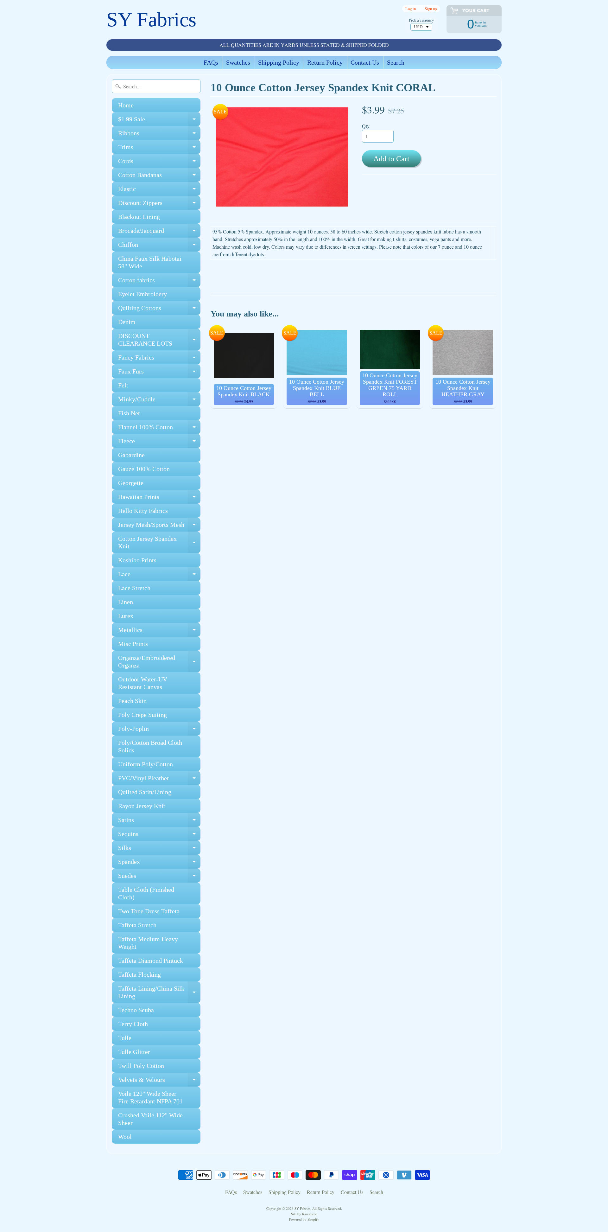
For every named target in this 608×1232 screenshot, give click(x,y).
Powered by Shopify (304, 1219)
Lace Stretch (134, 587)
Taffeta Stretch (137, 925)
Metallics (159, 631)
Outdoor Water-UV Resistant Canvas (142, 683)
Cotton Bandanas (159, 176)
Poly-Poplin (159, 730)
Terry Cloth (133, 1023)
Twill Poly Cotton (141, 1065)
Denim (127, 321)
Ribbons (159, 135)
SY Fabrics (151, 19)
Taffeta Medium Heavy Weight (148, 942)
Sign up (431, 9)
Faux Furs (159, 373)
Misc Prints (133, 643)
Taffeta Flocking (139, 974)
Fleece (159, 442)
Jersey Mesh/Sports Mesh (159, 526)
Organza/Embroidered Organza (159, 661)
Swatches (238, 62)
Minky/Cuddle (159, 401)
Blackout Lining (139, 216)
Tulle (124, 1037)
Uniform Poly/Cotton (145, 764)
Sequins (159, 835)
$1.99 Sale (159, 121)
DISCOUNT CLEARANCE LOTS (159, 340)
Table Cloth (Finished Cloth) (146, 893)
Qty (366, 126)
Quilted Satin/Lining (144, 791)
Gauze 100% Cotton (144, 468)
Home (126, 105)
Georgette (130, 482)
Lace (159, 576)
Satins (159, 821)
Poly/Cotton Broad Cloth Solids (150, 746)
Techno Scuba (136, 1009)
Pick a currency (421, 20)
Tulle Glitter (134, 1051)
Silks (159, 849)
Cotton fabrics (159, 282)
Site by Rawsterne (304, 1213)
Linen (125, 601)
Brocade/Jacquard (159, 232)
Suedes (159, 877)
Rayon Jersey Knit (141, 805)
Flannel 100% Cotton (159, 429)
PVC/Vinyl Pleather (159, 780)
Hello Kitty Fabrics (143, 510)
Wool (125, 1136)
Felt (123, 385)
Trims (159, 149)
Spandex (159, 863)
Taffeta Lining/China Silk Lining (159, 992)
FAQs (211, 62)
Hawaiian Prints (159, 498)
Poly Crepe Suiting (142, 714)
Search (395, 62)
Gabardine (131, 454)
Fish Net (129, 413)
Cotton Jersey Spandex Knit (159, 542)
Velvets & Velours (159, 1081)
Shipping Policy (278, 62)
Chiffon (159, 246)
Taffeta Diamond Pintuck (150, 960)
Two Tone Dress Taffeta (149, 911)
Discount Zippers (159, 204)
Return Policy (325, 62)
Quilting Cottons (159, 309)
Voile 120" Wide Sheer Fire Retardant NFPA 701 (150, 1097)
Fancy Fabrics (159, 359)
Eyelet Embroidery (142, 293)
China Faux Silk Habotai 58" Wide (149, 262)
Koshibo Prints (137, 560)
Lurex (125, 615)
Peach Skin (132, 700)
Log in (410, 9)
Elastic (159, 190)
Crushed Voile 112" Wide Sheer (150, 1119)
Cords (159, 162)
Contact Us (365, 62)
